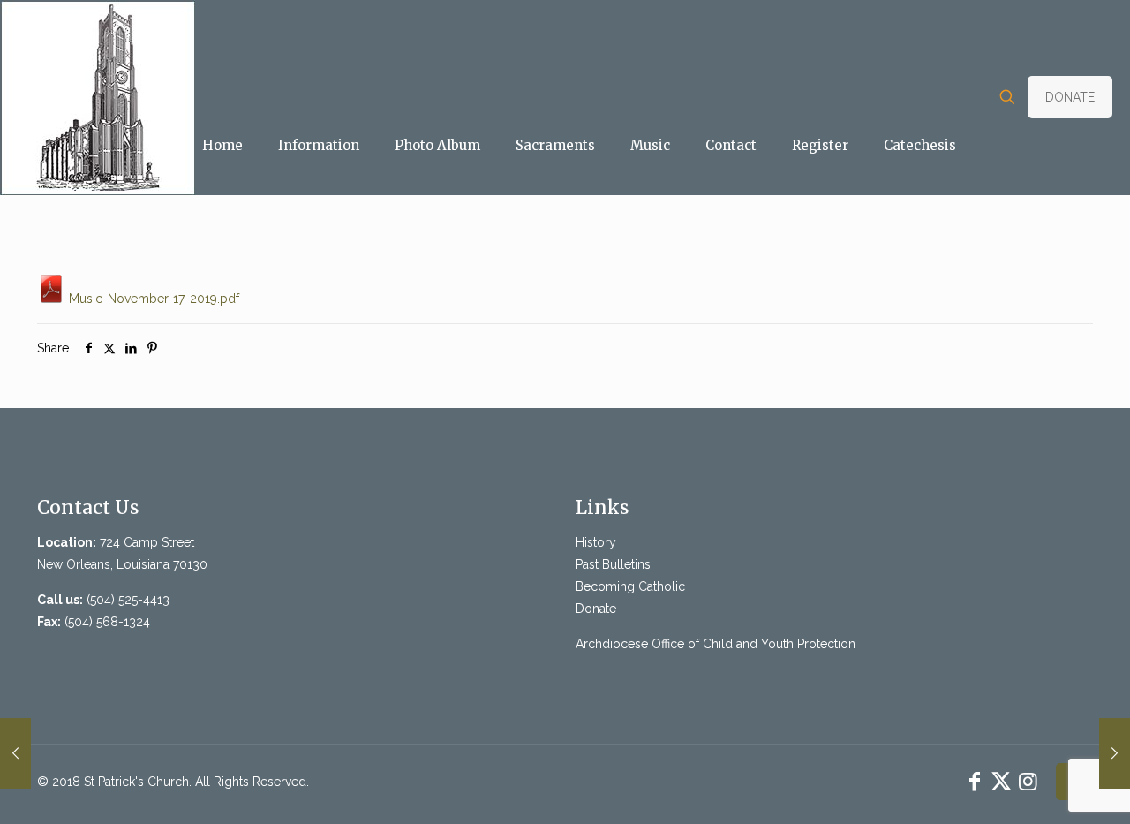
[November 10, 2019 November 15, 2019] (1114, 753)
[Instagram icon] (1027, 781)
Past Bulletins (613, 564)
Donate (596, 608)
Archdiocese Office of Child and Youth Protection (715, 644)
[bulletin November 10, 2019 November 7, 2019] (15, 753)
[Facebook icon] (974, 781)
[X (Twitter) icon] (1001, 781)
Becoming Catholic (630, 586)
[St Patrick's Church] (97, 97)
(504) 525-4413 (128, 600)
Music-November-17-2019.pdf (152, 298)
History (596, 542)
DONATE (1070, 97)
